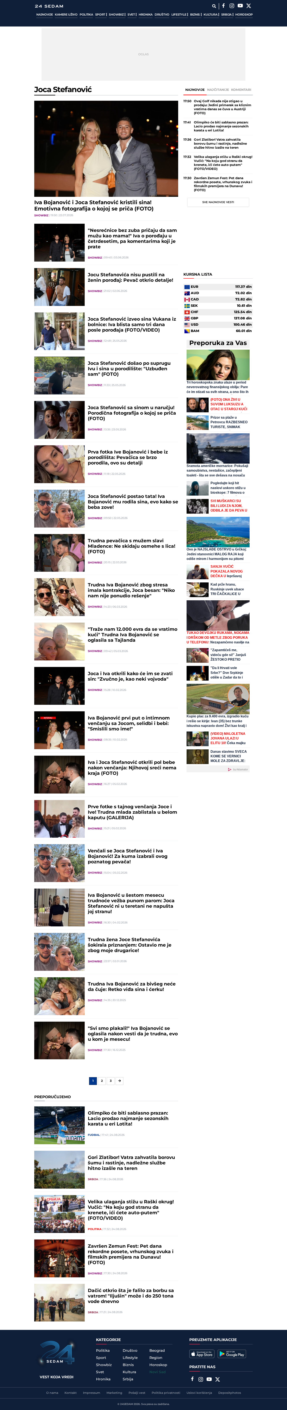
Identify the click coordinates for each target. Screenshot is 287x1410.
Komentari (241, 89)
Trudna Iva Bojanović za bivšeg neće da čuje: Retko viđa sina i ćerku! (132, 986)
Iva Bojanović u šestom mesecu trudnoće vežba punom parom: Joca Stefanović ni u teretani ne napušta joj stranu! (131, 904)
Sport (100, 14)
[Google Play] (232, 1354)
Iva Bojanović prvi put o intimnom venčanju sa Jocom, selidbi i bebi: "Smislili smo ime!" (129, 724)
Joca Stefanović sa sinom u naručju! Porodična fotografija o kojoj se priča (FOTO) (132, 413)
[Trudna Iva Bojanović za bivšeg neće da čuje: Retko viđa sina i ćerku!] (59, 996)
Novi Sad (157, 1372)
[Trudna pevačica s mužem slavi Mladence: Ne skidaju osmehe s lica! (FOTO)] (59, 553)
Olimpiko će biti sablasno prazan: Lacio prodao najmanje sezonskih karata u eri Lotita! (128, 1119)
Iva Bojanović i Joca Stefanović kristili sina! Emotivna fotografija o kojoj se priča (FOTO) (94, 206)
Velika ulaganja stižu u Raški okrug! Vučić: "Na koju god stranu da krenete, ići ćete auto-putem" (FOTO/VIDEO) (131, 1210)
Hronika (146, 14)
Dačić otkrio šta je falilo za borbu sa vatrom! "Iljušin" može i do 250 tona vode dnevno (131, 1296)
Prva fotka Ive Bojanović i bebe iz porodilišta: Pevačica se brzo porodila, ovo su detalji (128, 458)
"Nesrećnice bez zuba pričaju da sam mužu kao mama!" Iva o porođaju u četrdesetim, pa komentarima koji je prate (132, 239)
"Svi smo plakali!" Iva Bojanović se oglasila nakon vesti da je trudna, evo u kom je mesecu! (133, 1034)
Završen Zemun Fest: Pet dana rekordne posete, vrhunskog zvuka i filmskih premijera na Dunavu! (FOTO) (131, 1255)
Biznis (195, 14)
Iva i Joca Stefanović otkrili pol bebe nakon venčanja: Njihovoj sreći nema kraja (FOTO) (132, 768)
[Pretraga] (214, 6)
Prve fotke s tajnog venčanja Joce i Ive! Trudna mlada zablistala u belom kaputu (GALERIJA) (132, 812)
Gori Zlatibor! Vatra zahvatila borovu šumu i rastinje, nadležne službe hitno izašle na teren (131, 1163)
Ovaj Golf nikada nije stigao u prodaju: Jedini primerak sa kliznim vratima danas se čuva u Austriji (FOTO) (222, 107)
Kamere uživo (66, 14)
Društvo (162, 14)
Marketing (114, 1393)
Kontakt (71, 1393)
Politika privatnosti (166, 1393)
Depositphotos (229, 1393)
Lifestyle (179, 14)
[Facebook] (223, 6)
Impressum (91, 1393)
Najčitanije (218, 89)
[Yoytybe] (240, 6)
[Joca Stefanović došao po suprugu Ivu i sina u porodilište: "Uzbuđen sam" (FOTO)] (59, 375)
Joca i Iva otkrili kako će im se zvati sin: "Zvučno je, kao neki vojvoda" (130, 676)
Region (155, 1358)
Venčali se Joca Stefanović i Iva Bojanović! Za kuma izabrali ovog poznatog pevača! (127, 856)
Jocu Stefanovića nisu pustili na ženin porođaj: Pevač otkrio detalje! (130, 277)
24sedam (126, 1404)
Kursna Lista (197, 275)
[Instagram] (232, 6)
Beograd (157, 1350)
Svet (132, 14)
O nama (52, 1393)
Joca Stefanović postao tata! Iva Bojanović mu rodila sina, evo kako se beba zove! (133, 502)
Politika (86, 14)
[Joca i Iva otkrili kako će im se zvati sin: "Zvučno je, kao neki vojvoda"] (59, 686)
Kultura (211, 14)
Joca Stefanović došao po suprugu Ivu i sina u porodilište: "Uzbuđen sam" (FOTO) (129, 369)
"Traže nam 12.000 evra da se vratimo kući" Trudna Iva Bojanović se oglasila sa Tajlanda (132, 635)
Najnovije (44, 14)
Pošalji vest (137, 1393)
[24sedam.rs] (49, 6)
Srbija (226, 14)
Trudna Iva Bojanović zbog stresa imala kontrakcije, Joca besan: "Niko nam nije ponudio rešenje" (131, 590)
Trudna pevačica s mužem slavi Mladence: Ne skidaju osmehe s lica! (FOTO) (131, 546)
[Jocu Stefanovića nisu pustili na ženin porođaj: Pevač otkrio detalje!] (59, 287)
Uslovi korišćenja (199, 1393)
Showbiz (116, 14)
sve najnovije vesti (218, 202)
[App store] (202, 1354)
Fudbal (94, 1135)
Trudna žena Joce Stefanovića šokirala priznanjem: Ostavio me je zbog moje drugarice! (129, 945)
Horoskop (244, 14)
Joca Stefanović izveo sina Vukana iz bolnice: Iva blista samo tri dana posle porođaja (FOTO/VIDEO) (132, 325)
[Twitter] (248, 6)
